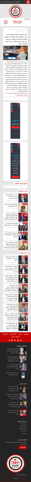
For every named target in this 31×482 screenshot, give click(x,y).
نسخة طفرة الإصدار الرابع (12, 475)
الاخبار (20, 334)
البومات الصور (15, 336)
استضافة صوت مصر (22, 478)
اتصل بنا (22, 447)
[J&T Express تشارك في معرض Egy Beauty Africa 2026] (23, 416)
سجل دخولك (17, 93)
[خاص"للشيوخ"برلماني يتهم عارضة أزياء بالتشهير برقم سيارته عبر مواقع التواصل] (23, 362)
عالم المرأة (23, 424)
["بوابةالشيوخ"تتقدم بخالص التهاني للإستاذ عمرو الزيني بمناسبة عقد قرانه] (23, 354)
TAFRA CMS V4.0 (9, 478)
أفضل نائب (23, 433)
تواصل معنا (23, 431)
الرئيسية (26, 334)
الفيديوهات (13, 334)
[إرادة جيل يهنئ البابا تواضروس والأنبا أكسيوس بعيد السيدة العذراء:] (23, 408)
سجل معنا (24, 93)
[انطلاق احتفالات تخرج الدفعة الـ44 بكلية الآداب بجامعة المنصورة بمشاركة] (23, 400)
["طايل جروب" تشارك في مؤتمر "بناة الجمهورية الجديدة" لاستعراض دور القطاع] (23, 392)
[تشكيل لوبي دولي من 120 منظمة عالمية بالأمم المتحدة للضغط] (23, 370)
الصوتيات (5, 334)
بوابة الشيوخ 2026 (11, 475)
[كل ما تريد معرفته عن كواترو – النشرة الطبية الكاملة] (23, 378)
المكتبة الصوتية (22, 429)
